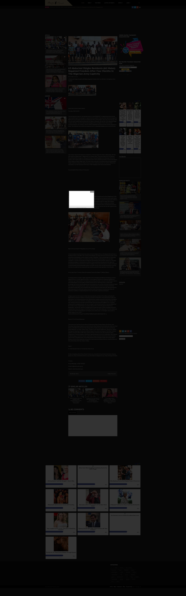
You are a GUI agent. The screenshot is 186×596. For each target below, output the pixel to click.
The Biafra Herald (83, 207)
